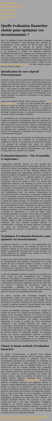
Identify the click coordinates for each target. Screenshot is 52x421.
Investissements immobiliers (11, 6)
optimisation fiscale (32, 380)
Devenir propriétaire (8, 3)
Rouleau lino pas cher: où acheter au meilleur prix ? (20, 419)
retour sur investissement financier (14, 64)
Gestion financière (8, 10)
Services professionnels (10, 13)
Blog (3, 20)
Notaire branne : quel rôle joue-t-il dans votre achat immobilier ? (25, 417)
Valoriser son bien (8, 16)
